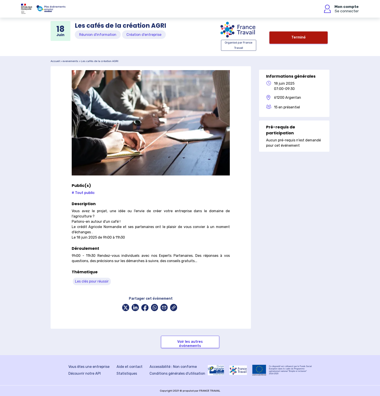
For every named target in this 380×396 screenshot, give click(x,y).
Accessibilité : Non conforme (173, 367)
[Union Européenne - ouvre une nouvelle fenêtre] (259, 370)
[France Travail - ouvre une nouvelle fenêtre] (238, 370)
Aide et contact (129, 367)
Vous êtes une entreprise (89, 367)
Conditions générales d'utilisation (177, 373)
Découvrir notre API (84, 373)
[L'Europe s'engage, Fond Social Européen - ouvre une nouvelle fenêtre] (216, 370)
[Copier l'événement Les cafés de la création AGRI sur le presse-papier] (173, 308)
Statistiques (127, 373)
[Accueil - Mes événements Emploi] (51, 8)
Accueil (55, 61)
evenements (70, 61)
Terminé (298, 37)
